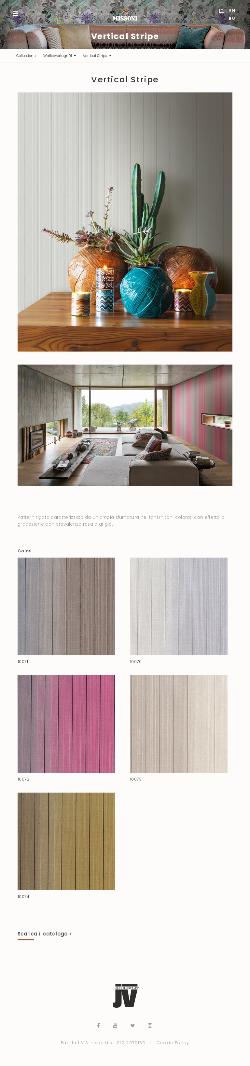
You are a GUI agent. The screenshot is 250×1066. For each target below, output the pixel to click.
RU (232, 18)
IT (221, 10)
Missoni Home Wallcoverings (125, 13)
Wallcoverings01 (58, 55)
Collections (27, 55)
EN (232, 10)
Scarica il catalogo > (45, 933)
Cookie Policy (173, 1042)
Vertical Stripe (95, 55)
